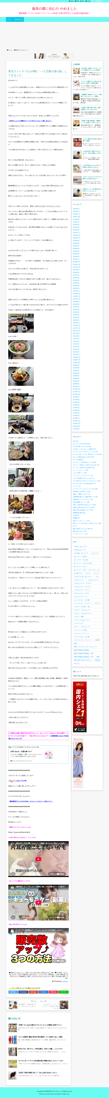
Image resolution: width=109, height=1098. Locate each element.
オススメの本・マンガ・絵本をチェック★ (87, 454)
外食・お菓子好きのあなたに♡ (84, 505)
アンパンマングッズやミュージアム (85, 452)
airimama (65, 981)
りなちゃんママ (79, 580)
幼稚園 (76, 518)
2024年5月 (76, 251)
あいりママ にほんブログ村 (83, 563)
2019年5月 (76, 407)
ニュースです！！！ (80, 470)
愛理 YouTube (56, 976)
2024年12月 (76, 235)
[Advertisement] (54, 34)
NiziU (75, 441)
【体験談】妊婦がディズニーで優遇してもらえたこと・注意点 (91, 95)
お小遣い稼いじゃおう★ (82, 446)
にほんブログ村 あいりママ (83, 576)
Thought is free (65, 1094)
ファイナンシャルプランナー (83, 475)
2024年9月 (76, 240)
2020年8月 (76, 368)
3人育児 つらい (62, 972)
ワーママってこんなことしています (85, 489)
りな (97, 576)
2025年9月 (76, 219)
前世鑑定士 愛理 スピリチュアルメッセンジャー (35, 976)
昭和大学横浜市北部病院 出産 (83, 653)
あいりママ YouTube (81, 560)
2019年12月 (76, 389)
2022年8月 (76, 304)
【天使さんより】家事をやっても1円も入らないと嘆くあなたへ (30, 121)
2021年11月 (76, 328)
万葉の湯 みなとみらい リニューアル (34, 974)
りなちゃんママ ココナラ (82, 586)
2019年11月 (76, 392)
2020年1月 (76, 386)
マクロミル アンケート (81, 633)
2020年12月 (76, 357)
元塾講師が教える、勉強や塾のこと (85, 497)
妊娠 (75, 643)
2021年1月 (76, 354)
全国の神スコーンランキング (83, 499)
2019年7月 (76, 402)
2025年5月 (76, 224)
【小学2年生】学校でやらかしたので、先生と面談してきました (92, 153)
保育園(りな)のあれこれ (81, 491)
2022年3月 (76, 317)
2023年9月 (76, 270)
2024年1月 (76, 259)
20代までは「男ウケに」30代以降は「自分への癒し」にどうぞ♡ (40, 1049)
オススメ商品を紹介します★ (83, 457)
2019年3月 (76, 413)
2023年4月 (76, 283)
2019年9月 (76, 397)
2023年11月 (76, 264)
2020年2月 (76, 384)
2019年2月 (76, 415)
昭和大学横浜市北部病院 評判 (83, 657)
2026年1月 (76, 211)
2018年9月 (76, 429)
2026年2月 (76, 209)
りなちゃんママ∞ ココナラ (82, 583)
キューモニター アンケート (83, 603)
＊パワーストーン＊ (80, 534)
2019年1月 (76, 418)
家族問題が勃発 (79, 513)
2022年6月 (76, 309)
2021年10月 (76, 331)
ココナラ (97, 603)
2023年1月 (76, 291)
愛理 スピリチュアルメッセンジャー (85, 647)
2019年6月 (76, 405)
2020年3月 (76, 381)
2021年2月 (76, 352)
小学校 (76, 515)
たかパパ (96, 573)
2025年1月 (76, 232)
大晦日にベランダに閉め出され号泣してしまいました (92, 190)
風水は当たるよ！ (79, 531)
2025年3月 (76, 227)
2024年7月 (76, 246)
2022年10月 (76, 299)
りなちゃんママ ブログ (81, 593)
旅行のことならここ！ (18, 972)
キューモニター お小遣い (82, 600)
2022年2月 (76, 320)
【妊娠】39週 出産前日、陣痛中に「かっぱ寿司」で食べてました (91, 121)
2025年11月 (76, 214)
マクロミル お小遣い (81, 630)
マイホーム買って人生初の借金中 (84, 483)
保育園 (97, 640)
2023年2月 (76, 288)
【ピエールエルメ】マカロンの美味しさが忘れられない (92, 177)
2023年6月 (76, 278)
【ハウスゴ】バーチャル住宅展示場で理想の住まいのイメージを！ (41, 1061)
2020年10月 (76, 362)
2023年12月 (76, 262)
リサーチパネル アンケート (83, 640)
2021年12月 (76, 325)
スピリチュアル (79, 623)
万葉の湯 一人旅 (53, 974)
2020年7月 (76, 370)
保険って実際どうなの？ (81, 494)
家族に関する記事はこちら (83, 510)
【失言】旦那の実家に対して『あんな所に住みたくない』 (38, 1072)
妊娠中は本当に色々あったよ (83, 507)
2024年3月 (76, 254)
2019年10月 (76, 394)
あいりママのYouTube (81, 444)
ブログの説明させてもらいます (83, 478)
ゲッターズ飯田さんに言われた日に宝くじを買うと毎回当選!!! (91, 82)
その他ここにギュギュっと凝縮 (84, 449)
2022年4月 (76, 315)
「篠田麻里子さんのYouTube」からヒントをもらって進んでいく (30, 801)
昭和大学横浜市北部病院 (81, 650)
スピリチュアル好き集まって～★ (84, 462)
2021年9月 (76, 333)
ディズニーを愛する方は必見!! (83, 467)
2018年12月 (76, 421)
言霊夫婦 (97, 660)
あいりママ (95, 553)
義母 (98, 657)
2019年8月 (76, 400)
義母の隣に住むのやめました (83, 660)
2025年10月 (76, 217)
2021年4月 (76, 346)
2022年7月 (76, 307)
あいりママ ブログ (15, 974)
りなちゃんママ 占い (81, 596)
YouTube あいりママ (81, 553)
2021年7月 (76, 338)
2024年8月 (76, 243)
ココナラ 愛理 (79, 616)
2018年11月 (76, 423)
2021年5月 (76, 344)
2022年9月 (76, 301)
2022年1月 (76, 323)
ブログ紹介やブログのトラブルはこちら (86, 481)
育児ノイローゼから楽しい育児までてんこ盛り (39, 972)
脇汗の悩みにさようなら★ (82, 528)
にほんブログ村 (21, 780)
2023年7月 (76, 275)
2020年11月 (76, 360)
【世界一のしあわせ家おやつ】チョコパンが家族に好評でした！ (40, 1025)
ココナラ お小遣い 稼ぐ (82, 606)
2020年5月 (76, 376)
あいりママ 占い (94, 570)
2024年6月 (76, 248)
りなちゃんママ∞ (93, 580)
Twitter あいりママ (80, 546)
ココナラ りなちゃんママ (82, 610)
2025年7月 (76, 222)
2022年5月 (76, 312)
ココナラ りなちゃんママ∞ (82, 613)
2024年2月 (76, 256)
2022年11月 (76, 296)
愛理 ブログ (65, 977)
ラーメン (77, 486)
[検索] (101, 1)
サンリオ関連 (78, 459)
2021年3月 (76, 349)
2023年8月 (76, 272)
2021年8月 (76, 336)
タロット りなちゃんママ (82, 626)
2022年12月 (76, 293)
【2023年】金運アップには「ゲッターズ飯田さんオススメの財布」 (91, 69)
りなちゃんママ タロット (82, 590)
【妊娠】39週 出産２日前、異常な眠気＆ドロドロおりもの (91, 108)
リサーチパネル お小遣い (82, 637)
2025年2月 (76, 230)
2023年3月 (76, 285)
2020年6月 (76, 373)
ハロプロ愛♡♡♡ (80, 473)
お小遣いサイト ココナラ (82, 573)
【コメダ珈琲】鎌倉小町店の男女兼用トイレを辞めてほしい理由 (40, 1037)
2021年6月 (76, 341)
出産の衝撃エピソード (81, 502)
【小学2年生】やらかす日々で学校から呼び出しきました (92, 166)
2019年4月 (76, 410)
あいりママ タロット (81, 566)
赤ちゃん (77, 663)
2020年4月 (76, 378)
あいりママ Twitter (80, 556)
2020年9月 (76, 365)
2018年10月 (76, 426)
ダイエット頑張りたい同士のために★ (86, 465)
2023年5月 (76, 280)
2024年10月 (76, 238)
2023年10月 (76, 267)
